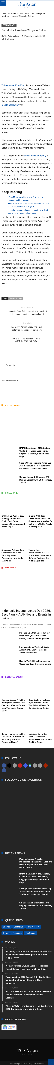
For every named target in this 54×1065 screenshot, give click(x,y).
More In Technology (26, 341)
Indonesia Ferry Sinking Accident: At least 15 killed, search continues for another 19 (27, 310)
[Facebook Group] (4, 770)
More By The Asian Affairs (26, 339)
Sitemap (6, 927)
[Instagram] (25, 765)
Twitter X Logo (15, 298)
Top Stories (30, 933)
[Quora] (46, 765)
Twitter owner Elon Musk (14, 85)
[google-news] (30, 765)
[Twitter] (9, 765)
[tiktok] (35, 765)
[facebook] (4, 765)
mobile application (11, 105)
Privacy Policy (33, 927)
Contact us (18, 927)
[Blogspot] (40, 765)
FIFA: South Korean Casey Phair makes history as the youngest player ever (27, 326)
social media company (35, 155)
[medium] (15, 765)
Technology (9, 25)
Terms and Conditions (12, 933)
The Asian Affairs (11, 36)
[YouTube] (20, 765)
